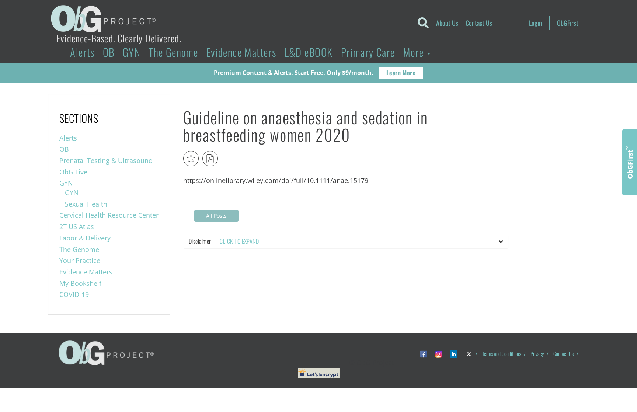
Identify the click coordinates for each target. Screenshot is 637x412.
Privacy (537, 353)
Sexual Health (86, 204)
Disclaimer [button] (224, 241)
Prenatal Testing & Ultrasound (106, 160)
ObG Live (73, 171)
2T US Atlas (76, 226)
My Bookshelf (80, 283)
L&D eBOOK (309, 52)
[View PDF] (210, 158)
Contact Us (479, 23)
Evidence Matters (241, 52)
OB (109, 52)
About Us (447, 23)
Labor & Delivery (85, 237)
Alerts (82, 52)
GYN (131, 52)
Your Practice (79, 260)
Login (535, 23)
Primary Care (368, 52)
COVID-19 (74, 294)
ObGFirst (567, 23)
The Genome (173, 52)
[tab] (345, 242)
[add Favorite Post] (191, 158)
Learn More (400, 72)
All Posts (216, 215)
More (415, 52)
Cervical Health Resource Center (109, 215)
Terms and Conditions (501, 353)
